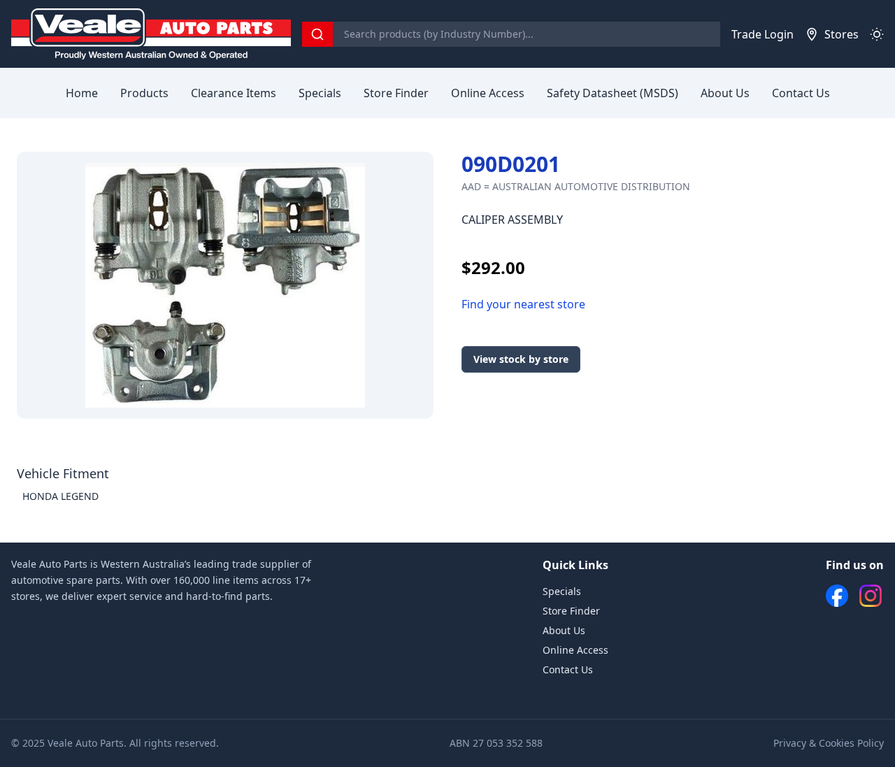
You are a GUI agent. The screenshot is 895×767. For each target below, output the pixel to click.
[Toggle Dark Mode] (877, 34)
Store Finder (396, 93)
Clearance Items (233, 93)
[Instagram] (870, 596)
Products (144, 93)
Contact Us (801, 93)
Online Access (487, 93)
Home (82, 93)
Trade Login (762, 34)
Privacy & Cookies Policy (828, 743)
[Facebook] (837, 596)
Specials (320, 93)
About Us (725, 93)
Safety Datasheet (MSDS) (612, 93)
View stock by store (520, 359)
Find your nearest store (523, 304)
